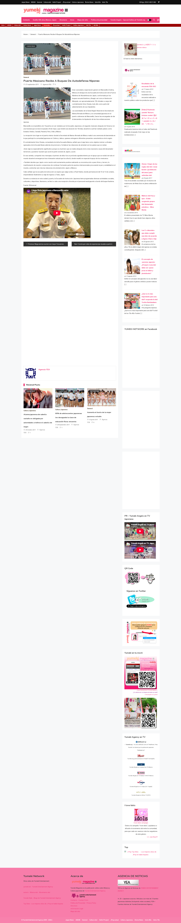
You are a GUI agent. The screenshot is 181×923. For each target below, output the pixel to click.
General (39, 2)
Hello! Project (56, 2)
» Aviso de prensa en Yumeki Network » (147, 690)
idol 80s (96, 25)
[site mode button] (149, 20)
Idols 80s (98, 2)
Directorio (63, 20)
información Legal (77, 909)
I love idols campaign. (141, 823)
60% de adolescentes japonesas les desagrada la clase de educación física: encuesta (68, 417)
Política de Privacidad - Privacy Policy (83, 903)
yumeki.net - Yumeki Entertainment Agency (38, 887)
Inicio (72, 20)
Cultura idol (47, 2)
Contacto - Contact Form (79, 900)
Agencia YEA (47, 84)
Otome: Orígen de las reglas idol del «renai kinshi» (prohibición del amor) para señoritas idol (149, 169)
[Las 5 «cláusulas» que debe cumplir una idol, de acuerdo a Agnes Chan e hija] (132, 237)
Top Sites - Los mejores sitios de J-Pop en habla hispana (43, 904)
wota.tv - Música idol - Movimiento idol (36, 892)
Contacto (26, 20)
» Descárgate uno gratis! (151, 694)
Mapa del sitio (82, 20)
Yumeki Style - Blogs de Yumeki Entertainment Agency (42, 898)
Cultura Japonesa (78, 2)
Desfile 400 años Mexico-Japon (44, 20)
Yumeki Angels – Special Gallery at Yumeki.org (127, 20)
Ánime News (89, 2)
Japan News (25, 2)
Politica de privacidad (99, 20)
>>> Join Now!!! (152, 837)
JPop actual (66, 2)
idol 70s (88, 25)
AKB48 (33, 2)
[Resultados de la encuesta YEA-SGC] (132, 90)
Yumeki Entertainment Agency (95, 891)
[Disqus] (69, 275)
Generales (47, 25)
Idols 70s (105, 2)
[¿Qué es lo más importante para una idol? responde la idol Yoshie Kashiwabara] (132, 301)
